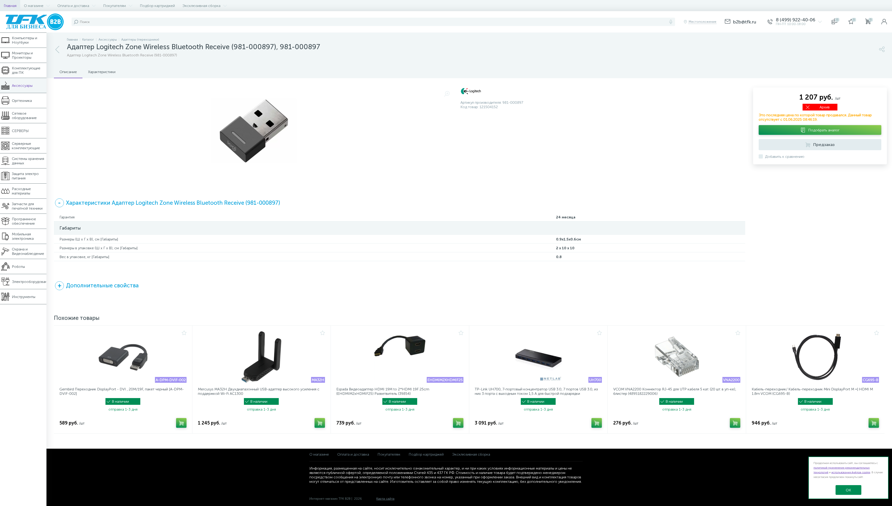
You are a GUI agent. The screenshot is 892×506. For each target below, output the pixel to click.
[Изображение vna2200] (676, 357)
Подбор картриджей (426, 454)
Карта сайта (385, 499)
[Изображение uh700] (538, 357)
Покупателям (388, 454)
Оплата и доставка (353, 454)
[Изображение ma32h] (261, 357)
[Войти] (884, 21)
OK (848, 490)
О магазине (319, 454)
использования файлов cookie (850, 472)
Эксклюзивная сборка (471, 454)
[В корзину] (181, 423)
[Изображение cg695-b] (815, 357)
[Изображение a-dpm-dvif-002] (123, 357)
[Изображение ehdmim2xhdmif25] (399, 357)
